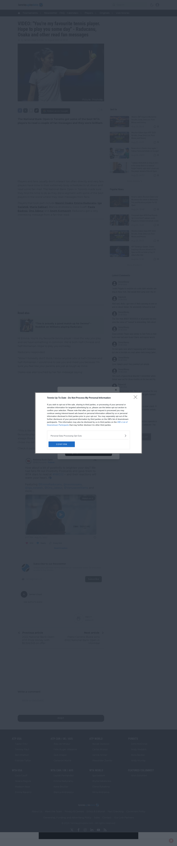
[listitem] (88, 435)
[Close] (136, 398)
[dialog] (88, 423)
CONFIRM (61, 444)
